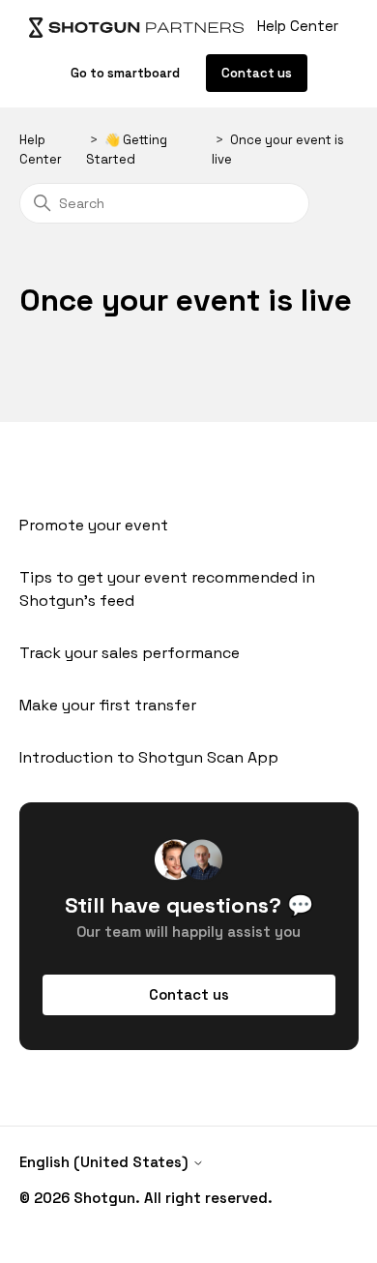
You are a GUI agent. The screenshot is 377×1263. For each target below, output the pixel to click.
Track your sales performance (129, 653)
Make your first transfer (107, 705)
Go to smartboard (127, 73)
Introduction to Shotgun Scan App (148, 757)
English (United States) (105, 1162)
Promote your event (93, 525)
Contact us (256, 73)
